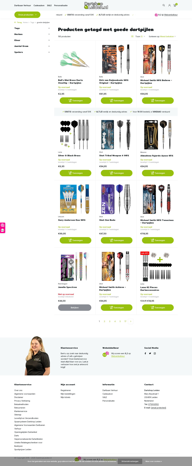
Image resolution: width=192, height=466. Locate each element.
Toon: (137, 36)
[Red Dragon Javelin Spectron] (74, 266)
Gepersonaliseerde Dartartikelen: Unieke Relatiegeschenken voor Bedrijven (28, 442)
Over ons (18, 390)
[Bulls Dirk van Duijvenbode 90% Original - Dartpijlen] (115, 59)
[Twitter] (150, 353)
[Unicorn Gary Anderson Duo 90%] (74, 199)
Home (25, 22)
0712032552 (153, 404)
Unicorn (61, 217)
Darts (16, 435)
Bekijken (75, 307)
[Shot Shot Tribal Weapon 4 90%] (115, 135)
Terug (19, 22)
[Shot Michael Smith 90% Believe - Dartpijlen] (157, 59)
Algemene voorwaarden (24, 394)
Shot (142, 77)
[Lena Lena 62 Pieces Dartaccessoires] (157, 266)
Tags (32, 22)
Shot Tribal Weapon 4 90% (114, 155)
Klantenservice (20, 411)
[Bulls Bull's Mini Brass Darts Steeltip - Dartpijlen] (74, 59)
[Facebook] (145, 353)
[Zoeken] (164, 5)
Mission (143, 152)
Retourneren (19, 408)
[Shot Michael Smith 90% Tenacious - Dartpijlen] (157, 199)
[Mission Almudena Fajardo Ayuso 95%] (157, 135)
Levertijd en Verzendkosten (26, 418)
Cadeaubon (39, 5)
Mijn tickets (65, 397)
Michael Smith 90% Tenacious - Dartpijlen (157, 221)
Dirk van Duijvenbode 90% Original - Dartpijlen (113, 81)
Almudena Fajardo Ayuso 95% (156, 155)
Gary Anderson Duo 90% (71, 220)
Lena (60, 152)
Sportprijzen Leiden (22, 449)
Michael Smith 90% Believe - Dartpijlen (156, 82)
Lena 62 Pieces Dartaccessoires (149, 289)
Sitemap (17, 415)
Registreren (66, 390)
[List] (132, 36)
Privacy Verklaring (22, 401)
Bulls (60, 77)
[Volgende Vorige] (130, 321)
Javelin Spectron (67, 287)
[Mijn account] (169, 5)
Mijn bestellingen (68, 394)
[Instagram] (155, 353)
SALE (49, 5)
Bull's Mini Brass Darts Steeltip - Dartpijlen (70, 81)
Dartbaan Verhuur (22, 5)
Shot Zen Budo (107, 220)
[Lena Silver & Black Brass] (74, 135)
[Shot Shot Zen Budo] (115, 199)
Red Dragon (62, 284)
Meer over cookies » (154, 461)
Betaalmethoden (21, 404)
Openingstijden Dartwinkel (25, 432)
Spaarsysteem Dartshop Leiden (27, 421)
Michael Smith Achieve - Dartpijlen (112, 288)
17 (125, 321)
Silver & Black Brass (69, 155)
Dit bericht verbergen (130, 461)
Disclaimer (18, 397)
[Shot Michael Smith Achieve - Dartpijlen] (115, 266)
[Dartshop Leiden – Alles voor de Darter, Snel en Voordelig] (96, 5)
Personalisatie (61, 5)
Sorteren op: (154, 36)
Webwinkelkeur (171, 15)
